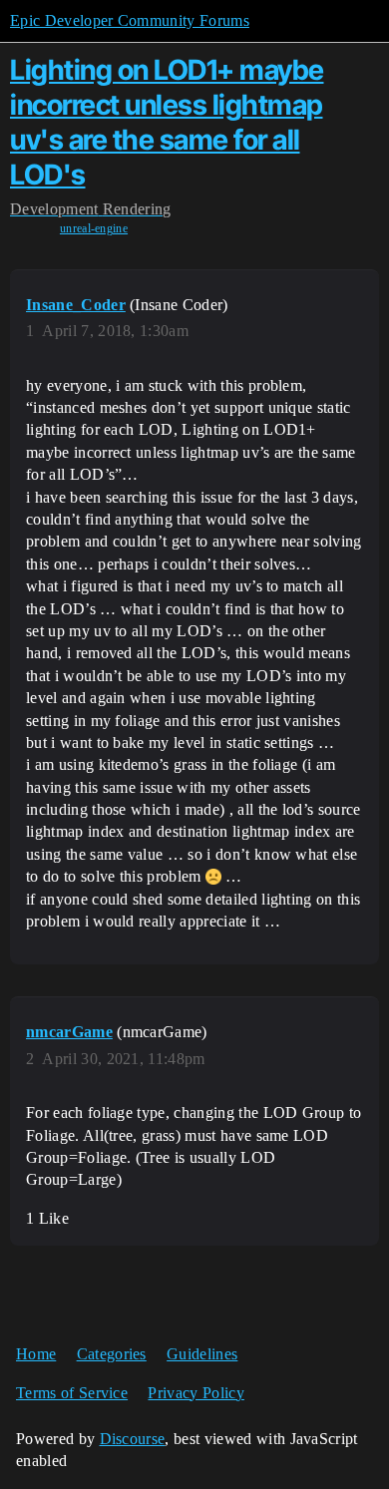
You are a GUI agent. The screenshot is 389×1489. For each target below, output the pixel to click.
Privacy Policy (195, 1392)
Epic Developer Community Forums (129, 20)
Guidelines (202, 1353)
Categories (112, 1353)
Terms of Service (72, 1392)
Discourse (133, 1438)
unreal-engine (94, 228)
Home (36, 1353)
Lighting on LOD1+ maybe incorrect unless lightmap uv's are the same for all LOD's (167, 121)
